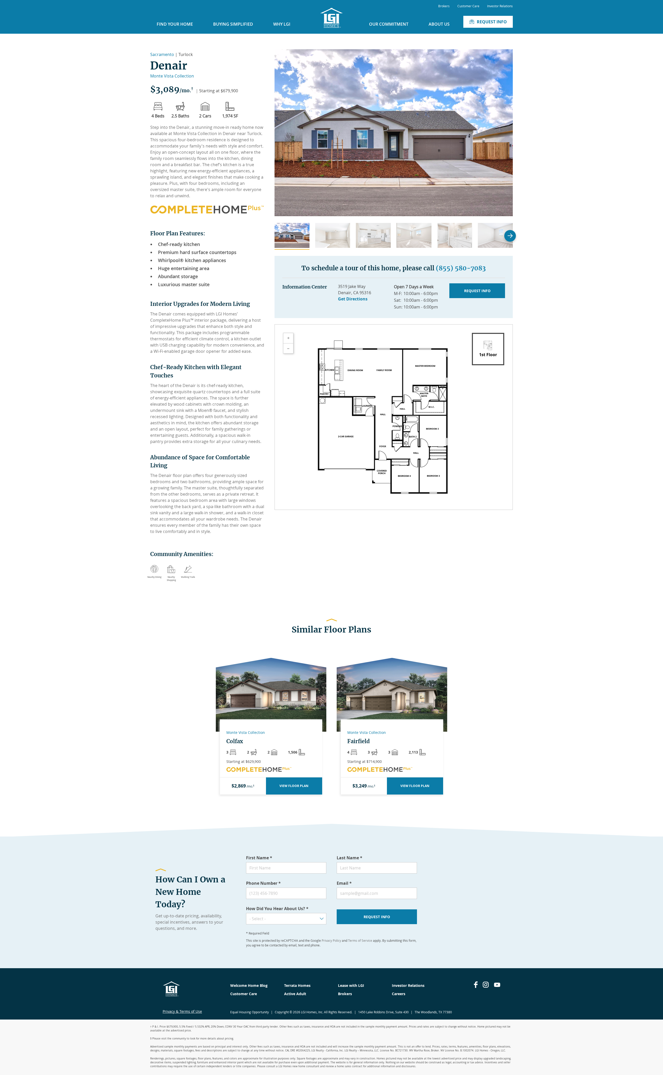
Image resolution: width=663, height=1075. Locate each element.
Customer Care (468, 6)
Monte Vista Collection (172, 76)
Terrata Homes (297, 985)
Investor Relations (500, 6)
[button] (292, 236)
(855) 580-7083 (461, 268)
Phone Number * (263, 883)
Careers (398, 993)
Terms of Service (360, 940)
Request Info (492, 22)
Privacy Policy (331, 940)
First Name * (259, 858)
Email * (344, 883)
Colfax (234, 741)
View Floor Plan (293, 786)
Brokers (444, 6)
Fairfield (358, 741)
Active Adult (295, 993)
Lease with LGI (351, 985)
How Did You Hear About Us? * (277, 908)
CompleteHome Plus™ (171, 320)
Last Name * (349, 858)
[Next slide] (510, 236)
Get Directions (352, 299)
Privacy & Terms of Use (182, 1011)
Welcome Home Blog (249, 985)
